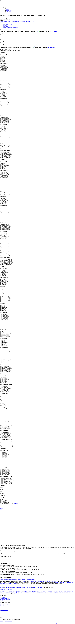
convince (2, 512)
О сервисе (2, 587)
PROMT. (33, 0)
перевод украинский (64, 592)
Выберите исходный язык (5, 18)
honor (1, 527)
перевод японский (15, 593)
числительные (52, 581)
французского (70, 582)
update (1, 538)
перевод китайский (8, 592)
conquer (1, 539)
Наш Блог (7, 12)
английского (57, 582)
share (1, 509)
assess (1, 532)
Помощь (7, 9)
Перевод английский (4, 591)
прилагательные (40, 581)
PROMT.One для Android (5, 605)
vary (1, 541)
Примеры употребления (4, 598)
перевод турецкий (40, 592)
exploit (1, 525)
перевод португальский (24, 592)
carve (1, 537)
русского (66, 582)
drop (1, 535)
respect (1, 531)
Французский (31, 21)
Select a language (47, 587)
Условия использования (9, 587)
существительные (33, 581)
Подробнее (57, 623)
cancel (1, 513)
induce (1, 542)
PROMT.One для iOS (4, 604)
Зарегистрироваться (8, 621)
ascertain (1, 510)
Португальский (22, 21)
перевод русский (12, 591)
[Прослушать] (36, 31)
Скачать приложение (10, 10)
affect (1, 526)
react (1, 540)
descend (1, 533)
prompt (1, 508)
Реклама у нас (8, 11)
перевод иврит (68, 591)
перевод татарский (32, 592)
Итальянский (12, 21)
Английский (2, 21)
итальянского (2, 583)
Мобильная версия (40, 587)
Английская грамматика (12, 579)
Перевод (4, 2)
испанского (15, 583)
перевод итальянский (43, 591)
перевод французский (27, 591)
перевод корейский (16, 592)
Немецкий (17, 21)
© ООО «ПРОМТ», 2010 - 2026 (6, 589)
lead (1, 511)
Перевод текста (3, 597)
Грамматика (5, 5)
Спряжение (7, 4)
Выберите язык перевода (5, 19)
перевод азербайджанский (53, 591)
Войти (1, 621)
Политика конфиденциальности (20, 587)
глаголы (23, 581)
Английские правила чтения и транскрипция (26, 579)
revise (1, 536)
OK (1, 623)
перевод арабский (61, 591)
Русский (26, 21)
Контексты (5, 3)
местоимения (45, 581)
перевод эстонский (7, 593)
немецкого (62, 582)
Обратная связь (9, 7)
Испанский (7, 21)
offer (1, 529)
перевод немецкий (18, 591)
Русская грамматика (4, 579)
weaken (1, 528)
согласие (54, 31)
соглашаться (51, 47)
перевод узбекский (56, 592)
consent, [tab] (10, 27)
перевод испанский (35, 591)
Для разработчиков (4, 610)
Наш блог (2, 600)
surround (2, 534)
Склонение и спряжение (5, 599)
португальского (9, 583)
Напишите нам (16, 503)
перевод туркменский (48, 592)
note (1, 530)
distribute (2, 524)
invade (1, 523)
